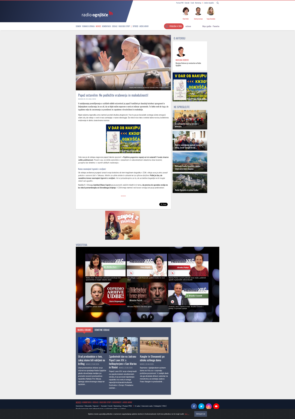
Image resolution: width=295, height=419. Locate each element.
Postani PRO (180, 2)
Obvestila (88, 406)
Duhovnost (116, 402)
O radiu (137, 406)
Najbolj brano (84, 330)
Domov (78, 26)
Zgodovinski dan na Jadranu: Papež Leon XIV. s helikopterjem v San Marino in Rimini (123, 361)
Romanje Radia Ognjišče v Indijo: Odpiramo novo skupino (188, 167)
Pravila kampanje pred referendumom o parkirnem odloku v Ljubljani (101, 409)
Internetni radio (147, 406)
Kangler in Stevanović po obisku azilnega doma (152, 358)
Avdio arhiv (144, 26)
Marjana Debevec (182, 60)
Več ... (187, 414)
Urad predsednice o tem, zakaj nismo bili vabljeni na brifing (91, 360)
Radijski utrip (124, 26)
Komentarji (106, 26)
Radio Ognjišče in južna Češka (186, 190)
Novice (98, 26)
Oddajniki (157, 406)
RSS (164, 406)
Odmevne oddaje (102, 330)
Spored (135, 26)
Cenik (192, 2)
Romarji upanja (88, 26)
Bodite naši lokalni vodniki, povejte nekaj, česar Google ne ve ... (188, 146)
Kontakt (187, 2)
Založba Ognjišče (209, 2)
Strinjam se (200, 414)
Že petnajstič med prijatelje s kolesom (187, 125)
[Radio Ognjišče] (96, 13)
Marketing (198, 2)
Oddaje (114, 26)
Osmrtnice (79, 406)
